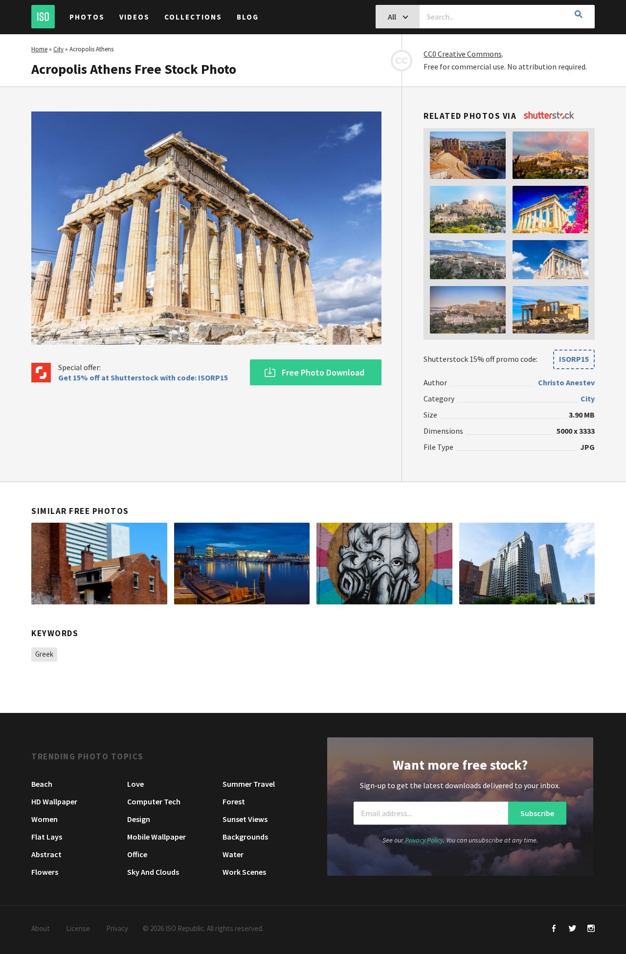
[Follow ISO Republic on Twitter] (572, 929)
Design (138, 819)
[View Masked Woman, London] (384, 563)
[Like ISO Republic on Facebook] (554, 929)
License (78, 928)
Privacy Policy (424, 840)
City (58, 49)
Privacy (117, 928)
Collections (193, 17)
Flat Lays (46, 837)
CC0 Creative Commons (463, 54)
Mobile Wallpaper (156, 837)
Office (137, 854)
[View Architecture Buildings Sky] (527, 563)
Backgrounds (245, 837)
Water (233, 854)
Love (135, 784)
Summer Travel (249, 784)
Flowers (44, 872)
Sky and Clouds (153, 872)
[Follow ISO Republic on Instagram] (591, 929)
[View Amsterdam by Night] (242, 563)
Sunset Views (245, 819)
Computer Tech (153, 801)
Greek (44, 654)
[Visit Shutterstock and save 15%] (549, 116)
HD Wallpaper (54, 801)
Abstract (46, 854)
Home (39, 49)
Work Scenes (244, 872)
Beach (41, 784)
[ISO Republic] (43, 16)
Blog (248, 17)
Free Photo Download (323, 372)
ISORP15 (574, 359)
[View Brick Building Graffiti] (99, 563)
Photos (87, 17)
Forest (234, 801)
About (40, 928)
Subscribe (537, 813)
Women (44, 819)
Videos (134, 17)
